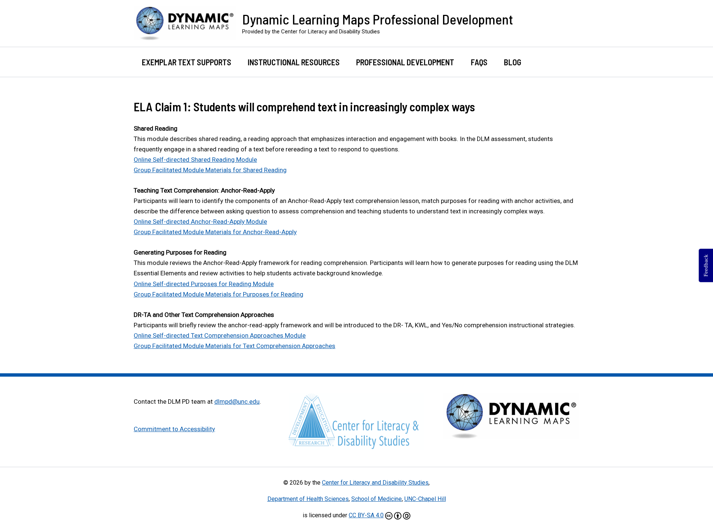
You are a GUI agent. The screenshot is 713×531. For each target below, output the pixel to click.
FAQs (479, 62)
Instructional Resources (294, 62)
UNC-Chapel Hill (425, 498)
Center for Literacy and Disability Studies (375, 482)
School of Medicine (376, 498)
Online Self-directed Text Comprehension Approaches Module (220, 335)
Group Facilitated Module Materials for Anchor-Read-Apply (215, 232)
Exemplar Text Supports (186, 62)
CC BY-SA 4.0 (366, 515)
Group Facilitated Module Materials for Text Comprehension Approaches (234, 346)
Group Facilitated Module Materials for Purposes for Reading (218, 294)
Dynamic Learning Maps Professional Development (377, 19)
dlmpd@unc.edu (237, 401)
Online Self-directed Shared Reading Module (195, 159)
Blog (512, 62)
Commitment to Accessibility (174, 429)
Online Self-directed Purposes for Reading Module (204, 284)
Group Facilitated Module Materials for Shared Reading (210, 170)
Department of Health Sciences (308, 498)
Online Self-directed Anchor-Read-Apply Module (200, 221)
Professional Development (405, 62)
